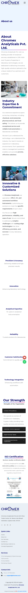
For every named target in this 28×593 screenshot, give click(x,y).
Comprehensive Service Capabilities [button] (10, 441)
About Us (3, 537)
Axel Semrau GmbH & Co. (8, 544)
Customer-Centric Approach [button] (12, 429)
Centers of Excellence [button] (10, 410)
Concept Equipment (7, 546)
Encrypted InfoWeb (22, 591)
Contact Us (4, 541)
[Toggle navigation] (24, 2)
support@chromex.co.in (14, 575)
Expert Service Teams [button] (10, 434)
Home (3, 534)
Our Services (4, 539)
